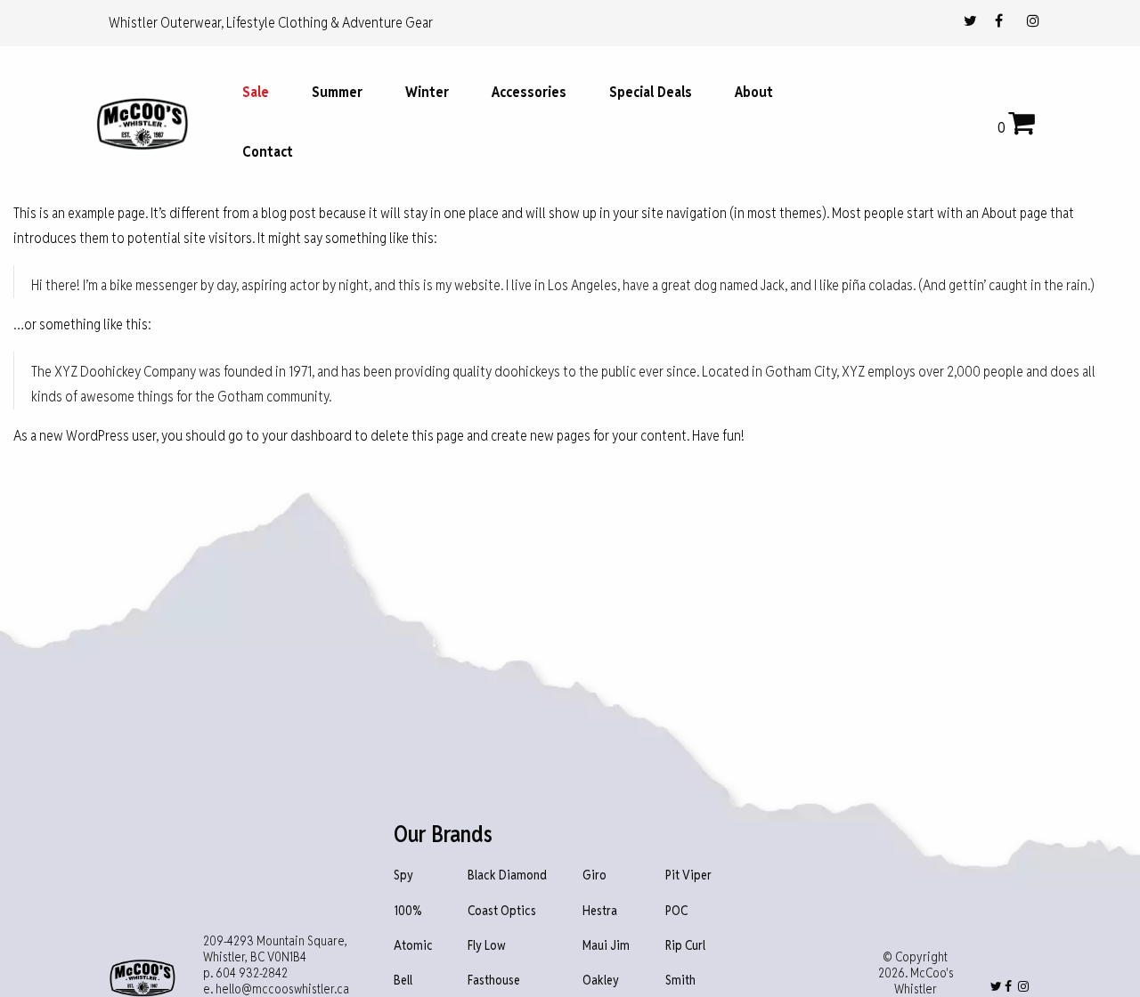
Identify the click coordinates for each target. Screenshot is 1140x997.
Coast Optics (502, 911)
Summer (337, 92)
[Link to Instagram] (1033, 21)
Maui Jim (606, 945)
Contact (267, 151)
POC (676, 911)
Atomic (413, 945)
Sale (255, 92)
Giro (594, 875)
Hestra (599, 911)
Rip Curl (685, 945)
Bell (403, 980)
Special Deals (650, 92)
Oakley (600, 980)
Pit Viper (688, 875)
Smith (680, 980)
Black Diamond (507, 875)
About (754, 92)
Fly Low (487, 945)
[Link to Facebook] (999, 21)
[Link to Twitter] (970, 21)
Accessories (529, 92)
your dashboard (307, 435)
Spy (403, 875)
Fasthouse (494, 980)
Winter (427, 92)
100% (408, 911)
